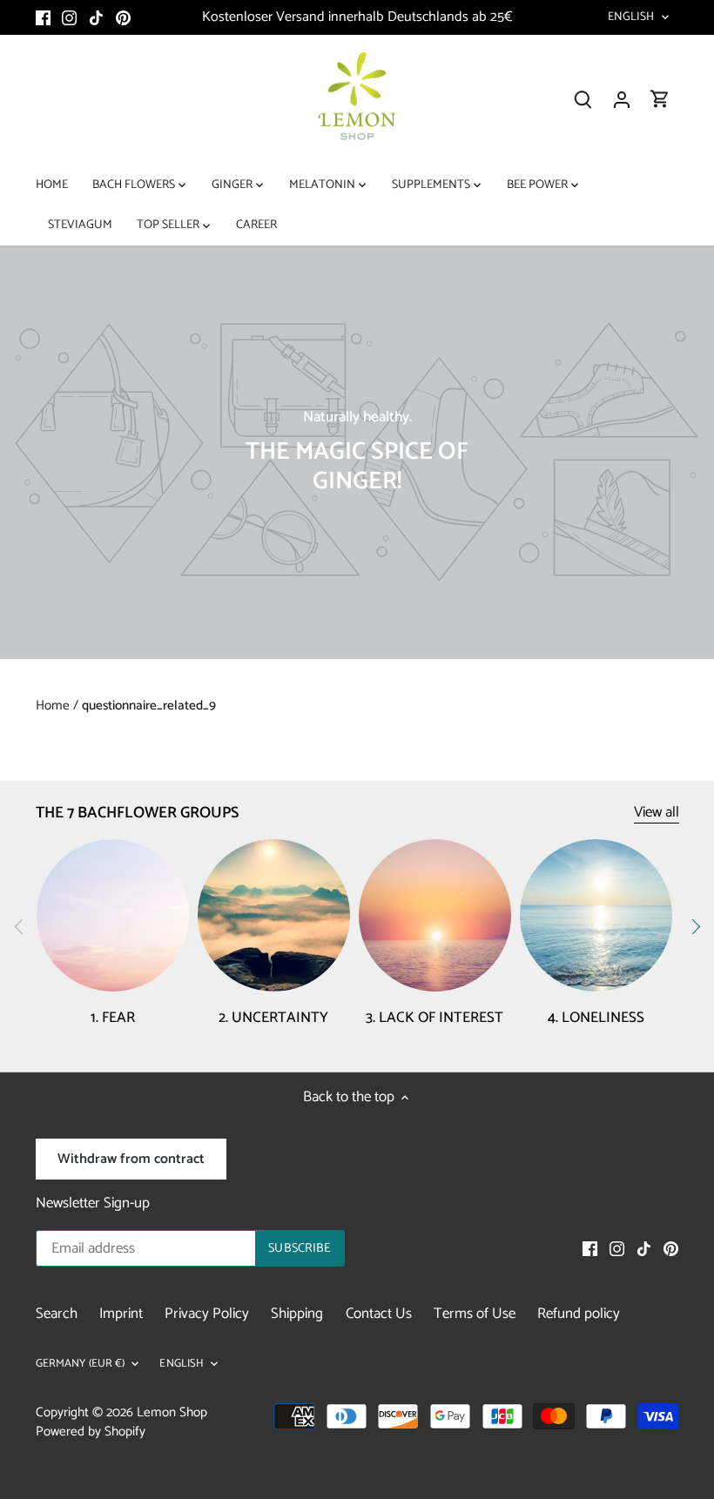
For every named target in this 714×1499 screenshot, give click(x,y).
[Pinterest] (123, 17)
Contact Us (379, 1313)
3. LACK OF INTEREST (434, 1017)
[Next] (695, 926)
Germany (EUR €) (80, 1364)
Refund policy (578, 1313)
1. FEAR (113, 1017)
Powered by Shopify (90, 1431)
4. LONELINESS (596, 1017)
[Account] (622, 100)
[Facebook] (43, 17)
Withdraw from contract (131, 1159)
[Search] (583, 100)
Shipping (297, 1313)
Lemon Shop (172, 1412)
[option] (357, 452)
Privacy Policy (207, 1313)
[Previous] (19, 926)
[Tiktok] (96, 17)
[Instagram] (69, 17)
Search (56, 1313)
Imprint (121, 1313)
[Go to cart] (660, 100)
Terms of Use (474, 1313)
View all (656, 813)
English (631, 17)
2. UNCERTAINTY (273, 1017)
